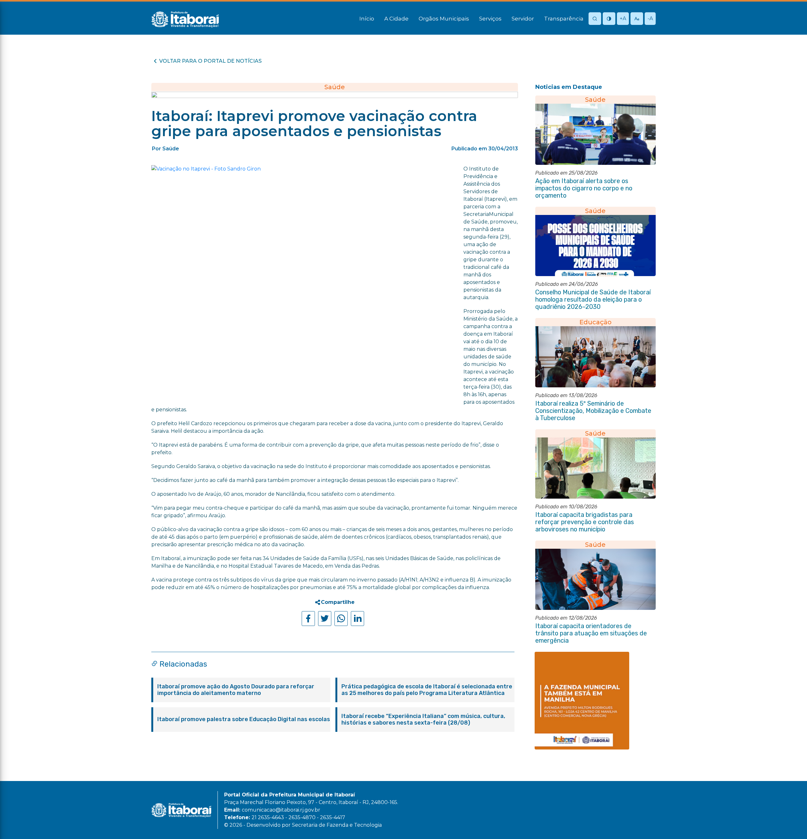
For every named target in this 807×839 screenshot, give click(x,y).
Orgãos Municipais (444, 18)
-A (650, 18)
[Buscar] (595, 19)
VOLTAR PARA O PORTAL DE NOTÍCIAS (210, 61)
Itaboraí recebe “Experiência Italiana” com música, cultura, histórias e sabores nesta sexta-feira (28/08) (423, 719)
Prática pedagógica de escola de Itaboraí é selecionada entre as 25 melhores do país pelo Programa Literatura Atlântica (426, 690)
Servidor (523, 18)
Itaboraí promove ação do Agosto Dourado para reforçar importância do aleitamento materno (235, 690)
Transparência (563, 18)
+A (623, 18)
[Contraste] (609, 19)
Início (366, 18)
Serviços (490, 18)
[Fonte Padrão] (636, 19)
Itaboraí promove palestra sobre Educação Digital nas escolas (243, 719)
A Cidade (396, 18)
